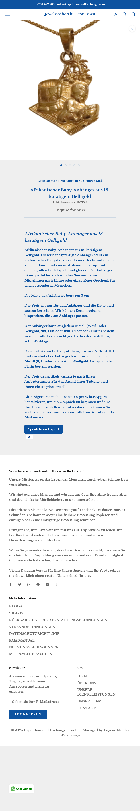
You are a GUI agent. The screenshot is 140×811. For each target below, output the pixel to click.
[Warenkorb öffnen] (133, 14)
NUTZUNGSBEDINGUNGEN (34, 647)
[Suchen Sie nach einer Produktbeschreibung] (125, 14)
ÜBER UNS (86, 683)
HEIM (82, 676)
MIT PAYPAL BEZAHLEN (30, 654)
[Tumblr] (56, 584)
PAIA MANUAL (22, 641)
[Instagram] (28, 584)
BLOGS (15, 606)
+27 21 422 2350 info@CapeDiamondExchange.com (70, 4)
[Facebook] (10, 584)
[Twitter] (19, 584)
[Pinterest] (38, 584)
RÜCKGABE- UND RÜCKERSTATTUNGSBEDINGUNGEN (58, 620)
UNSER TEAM (89, 701)
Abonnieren (28, 714)
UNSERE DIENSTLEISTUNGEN (96, 692)
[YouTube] (47, 584)
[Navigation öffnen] (7, 14)
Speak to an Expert (43, 429)
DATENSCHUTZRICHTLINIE (34, 634)
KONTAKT (86, 708)
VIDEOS (16, 613)
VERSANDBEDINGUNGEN (32, 627)
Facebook (87, 510)
